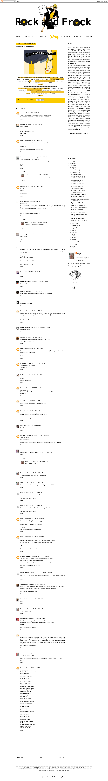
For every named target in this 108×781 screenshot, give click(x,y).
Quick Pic (76, 108)
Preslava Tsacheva (25, 556)
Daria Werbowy (83, 69)
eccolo (33, 93)
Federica (22, 124)
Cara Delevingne (86, 59)
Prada (88, 106)
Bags (88, 52)
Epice (84, 72)
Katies (22, 450)
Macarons (74, 88)
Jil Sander (84, 82)
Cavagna (82, 61)
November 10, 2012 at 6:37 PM (32, 401)
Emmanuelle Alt (79, 72)
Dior (89, 69)
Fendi (82, 73)
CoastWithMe (24, 584)
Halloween (70, 79)
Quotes (82, 108)
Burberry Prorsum (85, 57)
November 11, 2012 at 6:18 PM (35, 482)
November (75, 172)
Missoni (86, 94)
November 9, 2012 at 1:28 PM (40, 281)
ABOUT (18, 36)
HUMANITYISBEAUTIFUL (27, 572)
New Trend (80, 99)
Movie (74, 97)
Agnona (69, 47)
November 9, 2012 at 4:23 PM (34, 311)
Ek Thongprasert (71, 72)
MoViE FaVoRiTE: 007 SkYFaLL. (80, 220)
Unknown (23, 140)
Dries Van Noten (83, 70)
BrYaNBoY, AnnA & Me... (77, 174)
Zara (78, 129)
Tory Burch (70, 125)
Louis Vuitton (76, 87)
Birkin (82, 56)
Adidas (88, 46)
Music (78, 97)
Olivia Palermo (84, 101)
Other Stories (82, 102)
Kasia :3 (22, 599)
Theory (69, 123)
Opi (89, 101)
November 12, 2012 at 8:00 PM (34, 599)
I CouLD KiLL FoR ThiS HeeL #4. (80, 207)
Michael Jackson (84, 92)
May (73, 234)
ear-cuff (88, 70)
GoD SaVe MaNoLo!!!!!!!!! (78, 184)
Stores (82, 118)
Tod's (84, 123)
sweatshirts (81, 120)
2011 (71, 247)
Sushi (76, 120)
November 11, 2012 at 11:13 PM (35, 536)
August (74, 228)
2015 (71, 161)
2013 (71, 165)
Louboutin (70, 87)
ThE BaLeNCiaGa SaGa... (78, 188)
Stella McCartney (74, 118)
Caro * (22, 401)
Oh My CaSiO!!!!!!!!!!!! (77, 209)
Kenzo (69, 85)
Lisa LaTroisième (25, 157)
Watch (26, 102)
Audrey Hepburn (83, 52)
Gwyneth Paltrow (82, 77)
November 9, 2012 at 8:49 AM (31, 112)
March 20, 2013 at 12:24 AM (34, 653)
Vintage (80, 127)
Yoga (72, 129)
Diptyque (70, 70)
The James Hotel (76, 121)
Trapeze (76, 125)
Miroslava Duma (79, 94)
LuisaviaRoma (84, 87)
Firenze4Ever (87, 73)
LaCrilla (22, 374)
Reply (21, 119)
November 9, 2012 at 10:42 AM (39, 157)
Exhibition (77, 73)
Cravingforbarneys (25, 281)
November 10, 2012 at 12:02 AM (34, 374)
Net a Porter (72, 99)
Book (89, 56)
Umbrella (85, 125)
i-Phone (76, 80)
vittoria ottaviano (25, 635)
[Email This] (37, 100)
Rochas (88, 110)
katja (21, 410)
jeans (80, 82)
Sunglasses (71, 120)
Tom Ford (88, 123)
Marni (88, 91)
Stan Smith (74, 116)
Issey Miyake (75, 82)
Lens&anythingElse (25, 319)
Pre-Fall (70, 108)
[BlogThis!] (39, 100)
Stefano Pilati (86, 116)
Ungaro (88, 125)
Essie (73, 73)
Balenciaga (71, 54)
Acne (85, 46)
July (73, 230)
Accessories (80, 46)
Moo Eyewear (87, 96)
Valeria (26, 174)
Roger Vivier (83, 112)
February (74, 241)
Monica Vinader (80, 96)
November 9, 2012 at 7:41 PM (34, 337)
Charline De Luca (80, 63)
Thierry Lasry (74, 123)
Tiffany (81, 123)
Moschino (70, 97)
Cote (89, 67)
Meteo (78, 92)
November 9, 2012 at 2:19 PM (34, 291)
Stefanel (80, 116)
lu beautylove (24, 363)
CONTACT (89, 36)
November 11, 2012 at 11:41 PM (40, 556)
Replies (24, 171)
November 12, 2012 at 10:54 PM (35, 608)
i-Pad (72, 80)
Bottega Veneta (71, 57)
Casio (22, 102)
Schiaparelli (71, 113)
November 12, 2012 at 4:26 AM (43, 572)
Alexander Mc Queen (83, 49)
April (73, 237)
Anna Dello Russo (83, 51)
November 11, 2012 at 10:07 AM (40, 435)
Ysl (75, 129)
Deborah (22, 291)
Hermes (85, 79)
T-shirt (85, 120)
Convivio (86, 67)
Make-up (71, 91)
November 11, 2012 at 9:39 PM (34, 505)
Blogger (64, 777)
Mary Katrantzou (72, 92)
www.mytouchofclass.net (26, 341)
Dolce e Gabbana (75, 70)
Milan (89, 92)
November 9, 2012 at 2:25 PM (39, 301)
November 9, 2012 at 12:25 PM (36, 247)
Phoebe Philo (78, 106)
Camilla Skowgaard (75, 59)
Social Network (71, 115)
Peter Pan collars (80, 104)
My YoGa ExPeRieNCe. (77, 203)
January (74, 244)
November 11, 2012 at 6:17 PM (39, 174)
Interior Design (83, 80)
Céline (87, 61)
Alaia (74, 47)
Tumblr (80, 125)
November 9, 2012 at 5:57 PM (42, 327)
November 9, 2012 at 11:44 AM (32, 201)
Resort (74, 110)
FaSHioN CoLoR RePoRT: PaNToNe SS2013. (78, 191)
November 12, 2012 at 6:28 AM (37, 584)
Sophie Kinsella (79, 115)
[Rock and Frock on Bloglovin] (75, 289)
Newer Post (20, 757)
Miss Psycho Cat (25, 301)
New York (87, 99)
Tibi (78, 123)
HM (89, 79)
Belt (89, 54)
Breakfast (78, 57)
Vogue (88, 127)
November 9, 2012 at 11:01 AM (34, 186)
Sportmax (85, 115)
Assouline (75, 52)
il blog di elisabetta (25, 435)
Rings (78, 110)
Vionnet (85, 127)
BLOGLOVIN (78, 36)
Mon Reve (73, 96)
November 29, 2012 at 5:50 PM (39, 635)
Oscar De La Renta (73, 102)
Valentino (70, 127)
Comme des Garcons (78, 67)
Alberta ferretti (79, 47)
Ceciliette (23, 653)
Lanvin (80, 85)
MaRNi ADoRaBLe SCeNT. (78, 218)
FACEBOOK (29, 36)
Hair (89, 77)
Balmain (78, 54)
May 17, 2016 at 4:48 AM (33, 667)
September (75, 225)
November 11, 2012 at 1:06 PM (33, 450)
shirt (86, 113)
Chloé (73, 65)
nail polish (87, 98)
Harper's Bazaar (78, 79)
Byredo (69, 59)
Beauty (86, 54)
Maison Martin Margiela (84, 88)
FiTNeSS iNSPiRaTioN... (77, 186)
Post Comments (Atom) (30, 760)
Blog (85, 56)
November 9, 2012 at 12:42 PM (31, 271)
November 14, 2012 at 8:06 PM (36, 618)
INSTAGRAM (41, 36)
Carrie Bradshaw (72, 61)
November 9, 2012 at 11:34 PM (37, 363)
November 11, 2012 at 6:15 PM (35, 472)
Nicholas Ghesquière (74, 101)
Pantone (88, 102)
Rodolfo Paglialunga (73, 112)
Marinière (83, 91)
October (74, 223)
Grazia (70, 77)
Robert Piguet (83, 110)
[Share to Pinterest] (43, 100)
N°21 (81, 97)
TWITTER (66, 36)
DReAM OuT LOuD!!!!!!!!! (78, 212)
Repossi (70, 110)
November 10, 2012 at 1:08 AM (34, 387)
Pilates (85, 106)
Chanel (71, 64)
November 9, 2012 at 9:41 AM (34, 124)
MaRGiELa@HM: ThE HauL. (79, 194)
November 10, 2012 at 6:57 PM (32, 410)
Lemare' (84, 85)
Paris (70, 104)
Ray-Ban (88, 108)
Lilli (21, 271)
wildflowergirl (23, 193)
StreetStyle (87, 118)
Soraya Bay (23, 234)
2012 (71, 168)
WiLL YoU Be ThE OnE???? (78, 205)
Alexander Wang (72, 51)
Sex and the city (79, 113)
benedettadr (23, 618)
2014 (71, 163)
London (88, 85)
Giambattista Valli (80, 75)
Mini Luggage (71, 94)
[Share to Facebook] (42, 100)
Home (40, 757)
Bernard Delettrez (74, 56)
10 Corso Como (72, 46)
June (73, 232)
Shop (55, 36)
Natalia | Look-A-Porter (26, 327)
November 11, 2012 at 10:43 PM (35, 518)
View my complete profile (75, 266)
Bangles (82, 54)
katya (22, 425)
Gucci (74, 77)
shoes (88, 113)
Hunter (69, 80)
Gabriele (22, 492)
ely (21, 112)
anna (21, 201)
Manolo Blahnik (78, 91)
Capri (81, 59)
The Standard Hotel (85, 121)
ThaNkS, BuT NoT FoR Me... (79, 197)
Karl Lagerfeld (86, 84)
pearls (73, 104)
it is (31, 81)
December (75, 170)
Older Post (61, 757)
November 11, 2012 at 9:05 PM (34, 492)
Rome (88, 112)
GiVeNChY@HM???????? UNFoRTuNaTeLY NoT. (78, 177)
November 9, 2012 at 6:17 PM (39, 222)
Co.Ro (85, 65)
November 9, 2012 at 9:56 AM (34, 140)
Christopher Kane (80, 65)
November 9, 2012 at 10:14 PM (34, 348)
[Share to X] (40, 100)
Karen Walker (77, 84)
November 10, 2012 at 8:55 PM (32, 425)
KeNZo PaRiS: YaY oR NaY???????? (77, 181)
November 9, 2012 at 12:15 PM (35, 234)
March (73, 239)
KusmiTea (75, 85)
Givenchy (87, 75)
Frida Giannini (71, 75)
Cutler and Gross (73, 69)
